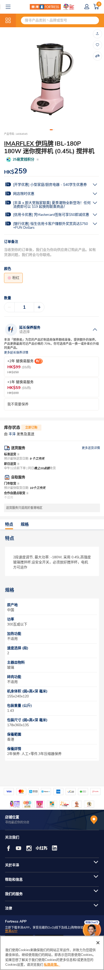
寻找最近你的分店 (17, 822)
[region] (52, 953)
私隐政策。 (52, 964)
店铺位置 (12, 817)
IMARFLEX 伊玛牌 (29, 143)
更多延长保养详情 (16, 353)
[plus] (39, 307)
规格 (25, 524)
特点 (9, 524)
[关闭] (97, 942)
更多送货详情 (91, 448)
